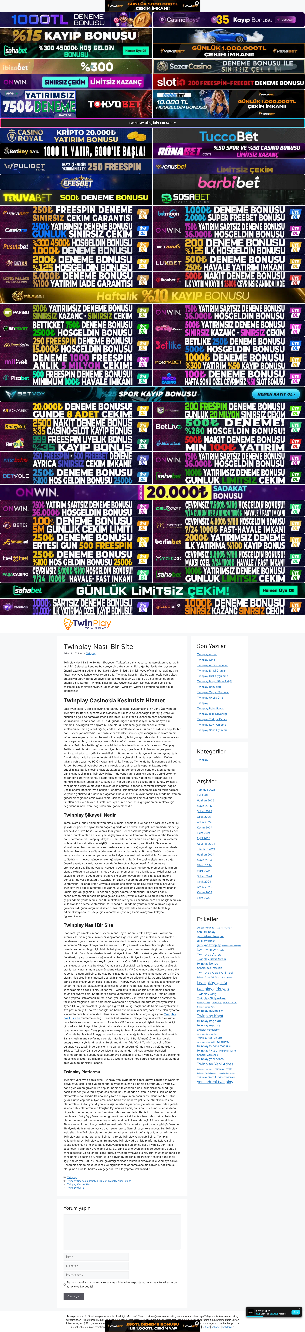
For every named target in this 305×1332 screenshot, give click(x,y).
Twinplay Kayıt (210, 1016)
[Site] (76, 214)
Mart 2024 (203, 870)
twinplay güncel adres (224, 1002)
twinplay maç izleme (208, 1029)
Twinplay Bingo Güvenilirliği (214, 681)
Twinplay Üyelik (75, 1187)
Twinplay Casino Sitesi (79, 1184)
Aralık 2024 (204, 822)
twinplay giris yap (213, 989)
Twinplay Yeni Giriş (204, 1069)
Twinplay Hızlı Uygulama (212, 676)
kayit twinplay (206, 949)
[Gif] (152, 295)
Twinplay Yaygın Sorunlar (213, 692)
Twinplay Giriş (206, 659)
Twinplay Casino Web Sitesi (208, 977)
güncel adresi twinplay (231, 946)
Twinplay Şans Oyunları (212, 730)
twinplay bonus (207, 963)
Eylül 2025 (203, 795)
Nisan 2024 (204, 865)
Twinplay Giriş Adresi (211, 998)
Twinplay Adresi (207, 654)
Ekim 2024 (203, 833)
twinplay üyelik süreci (227, 1073)
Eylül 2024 (203, 838)
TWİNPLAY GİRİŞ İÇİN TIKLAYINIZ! (152, 123)
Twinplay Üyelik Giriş (210, 697)
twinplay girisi (212, 982)
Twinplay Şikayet (206, 1077)
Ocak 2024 (204, 881)
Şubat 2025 (204, 811)
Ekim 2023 (203, 897)
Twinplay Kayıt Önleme (211, 724)
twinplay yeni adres (210, 1059)
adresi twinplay (205, 927)
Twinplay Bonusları (209, 686)
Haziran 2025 (205, 800)
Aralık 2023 (204, 887)
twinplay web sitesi (207, 1054)
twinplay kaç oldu (209, 1021)
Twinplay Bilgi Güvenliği (212, 713)
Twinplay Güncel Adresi (206, 1007)
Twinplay (72, 1177)
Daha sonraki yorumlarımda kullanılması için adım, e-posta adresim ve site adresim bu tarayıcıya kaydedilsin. (122, 1284)
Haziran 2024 (205, 854)
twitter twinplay (226, 1077)
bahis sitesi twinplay (224, 928)
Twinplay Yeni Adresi (215, 1064)
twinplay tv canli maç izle (214, 1046)
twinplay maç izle (208, 1025)
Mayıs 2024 (204, 860)
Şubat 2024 (204, 876)
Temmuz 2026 (206, 789)
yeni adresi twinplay (215, 1082)
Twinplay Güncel (203, 1003)
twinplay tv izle (207, 1050)
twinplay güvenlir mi (210, 1010)
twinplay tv (223, 1041)
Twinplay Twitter (228, 1050)
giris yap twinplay (209, 945)
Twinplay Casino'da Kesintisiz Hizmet (87, 1181)
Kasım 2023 (204, 892)
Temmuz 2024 (206, 849)
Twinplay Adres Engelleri (212, 665)
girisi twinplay (206, 940)
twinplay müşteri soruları (207, 1034)
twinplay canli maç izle (209, 967)
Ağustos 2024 (206, 843)
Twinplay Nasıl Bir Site (119, 1181)
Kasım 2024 (204, 827)
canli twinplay (206, 932)
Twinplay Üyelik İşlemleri (207, 1073)
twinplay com (226, 977)
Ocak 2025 (204, 816)
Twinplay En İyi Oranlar (211, 670)
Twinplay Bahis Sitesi (211, 959)
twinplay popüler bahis (206, 1042)
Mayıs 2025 (204, 805)
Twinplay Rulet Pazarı (210, 708)
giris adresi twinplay (210, 936)
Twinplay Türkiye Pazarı (212, 719)
